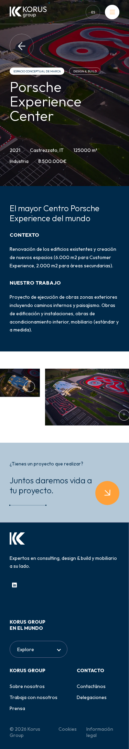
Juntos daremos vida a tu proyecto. (51, 485)
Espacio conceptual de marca (37, 71)
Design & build (85, 71)
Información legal (99, 732)
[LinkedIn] (14, 585)
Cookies (67, 729)
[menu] (112, 12)
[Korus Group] (28, 12)
